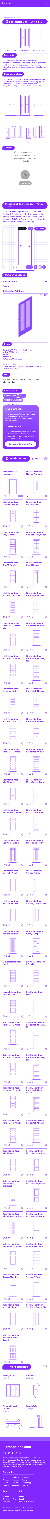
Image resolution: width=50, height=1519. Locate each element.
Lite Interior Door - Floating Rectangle (34, 473)
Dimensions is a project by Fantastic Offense (18, 1508)
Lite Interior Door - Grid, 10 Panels (34, 503)
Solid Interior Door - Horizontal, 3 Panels (12, 1023)
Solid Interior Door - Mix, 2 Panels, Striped (12, 1215)
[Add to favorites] (41, 295)
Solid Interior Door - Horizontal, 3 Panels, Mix (35, 1024)
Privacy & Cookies (26, 1502)
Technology (26, 1483)
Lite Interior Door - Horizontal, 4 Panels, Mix (35, 658)
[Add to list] (43, 295)
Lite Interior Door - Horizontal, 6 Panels (35, 720)
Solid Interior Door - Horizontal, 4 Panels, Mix (35, 1057)
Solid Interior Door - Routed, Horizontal (35, 1245)
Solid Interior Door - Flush (35, 993)
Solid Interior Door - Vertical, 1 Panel (35, 1275)
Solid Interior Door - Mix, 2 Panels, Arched (36, 1152)
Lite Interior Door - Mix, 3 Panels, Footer (35, 781)
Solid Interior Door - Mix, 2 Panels (11, 1152)
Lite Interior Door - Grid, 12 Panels (11, 533)
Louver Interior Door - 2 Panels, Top (12, 993)
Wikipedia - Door (9, 382)
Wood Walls (31, 1406)
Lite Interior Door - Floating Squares (11, 503)
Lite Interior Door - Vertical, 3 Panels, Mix (36, 902)
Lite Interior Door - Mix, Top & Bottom (34, 841)
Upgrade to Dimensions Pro (20, 444)
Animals (6, 1480)
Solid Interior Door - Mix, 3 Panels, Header (12, 1245)
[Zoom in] (31, 267)
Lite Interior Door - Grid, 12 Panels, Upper (36, 533)
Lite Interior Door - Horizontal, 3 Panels (35, 594)
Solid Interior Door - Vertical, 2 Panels (11, 1306)
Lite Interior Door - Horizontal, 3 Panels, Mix (12, 625)
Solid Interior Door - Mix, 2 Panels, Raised (35, 1182)
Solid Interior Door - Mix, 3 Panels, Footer (35, 1215)
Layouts (15, 1483)
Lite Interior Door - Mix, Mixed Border (11, 841)
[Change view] (44, 267)
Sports (24, 1480)
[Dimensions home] (7, 3)
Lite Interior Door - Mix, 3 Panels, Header (12, 811)
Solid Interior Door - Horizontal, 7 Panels (35, 1121)
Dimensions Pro (9, 1499)
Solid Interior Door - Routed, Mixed (11, 1275)
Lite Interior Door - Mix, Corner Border (35, 811)
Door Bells (30, 1375)
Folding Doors (9, 1375)
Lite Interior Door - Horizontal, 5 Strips (11, 720)
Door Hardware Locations (10, 473)
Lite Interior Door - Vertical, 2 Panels (11, 902)
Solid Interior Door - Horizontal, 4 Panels (12, 1056)
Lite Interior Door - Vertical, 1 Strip (34, 872)
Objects (6, 1485)
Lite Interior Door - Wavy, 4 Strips (34, 932)
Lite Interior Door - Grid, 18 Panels (34, 563)
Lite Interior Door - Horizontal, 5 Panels (35, 690)
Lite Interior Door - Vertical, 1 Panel (11, 872)
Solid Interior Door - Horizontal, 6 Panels (12, 1121)
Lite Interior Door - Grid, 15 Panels (11, 563)
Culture (25, 1485)
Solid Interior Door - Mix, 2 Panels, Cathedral (11, 1183)
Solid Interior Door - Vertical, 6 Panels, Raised (11, 1337)
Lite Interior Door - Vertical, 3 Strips (11, 932)
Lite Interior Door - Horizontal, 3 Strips (35, 624)
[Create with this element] (46, 295)
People (6, 1477)
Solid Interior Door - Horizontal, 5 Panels (12, 1089)
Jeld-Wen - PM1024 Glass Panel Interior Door (21, 380)
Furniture (15, 1477)
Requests (7, 1502)
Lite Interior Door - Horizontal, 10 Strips (12, 594)
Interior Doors (15, 17)
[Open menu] (46, 4)
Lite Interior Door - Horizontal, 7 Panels (12, 750)
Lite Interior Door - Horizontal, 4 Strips (11, 690)
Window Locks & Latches (10, 1407)
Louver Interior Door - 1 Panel (13, 963)
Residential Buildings (13, 400)
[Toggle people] (40, 267)
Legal (21, 1499)
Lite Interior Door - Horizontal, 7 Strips (35, 750)
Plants (5, 1483)
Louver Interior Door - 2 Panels (36, 963)
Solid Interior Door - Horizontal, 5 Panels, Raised (35, 1090)
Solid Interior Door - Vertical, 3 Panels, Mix (36, 1306)
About (21, 1496)
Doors (22, 396)
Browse (6, 1496)
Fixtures (15, 1480)
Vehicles (25, 1477)
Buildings (6, 17)
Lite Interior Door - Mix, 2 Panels (11, 781)
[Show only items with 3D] (46, 458)
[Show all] (35, 267)
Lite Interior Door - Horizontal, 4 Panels (12, 657)
